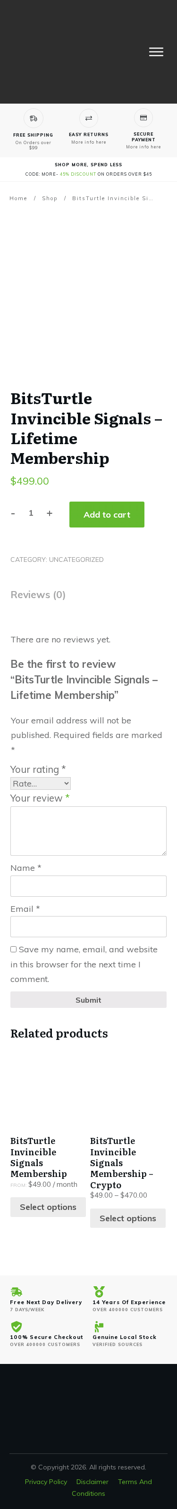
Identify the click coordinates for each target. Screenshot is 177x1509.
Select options (48, 1206)
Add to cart (107, 514)
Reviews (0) (38, 594)
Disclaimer (92, 1481)
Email (25, 908)
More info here (88, 142)
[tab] (38, 598)
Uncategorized (76, 559)
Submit (88, 1000)
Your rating (38, 769)
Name (26, 867)
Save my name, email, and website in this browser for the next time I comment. (84, 964)
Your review (40, 798)
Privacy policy (46, 1481)
